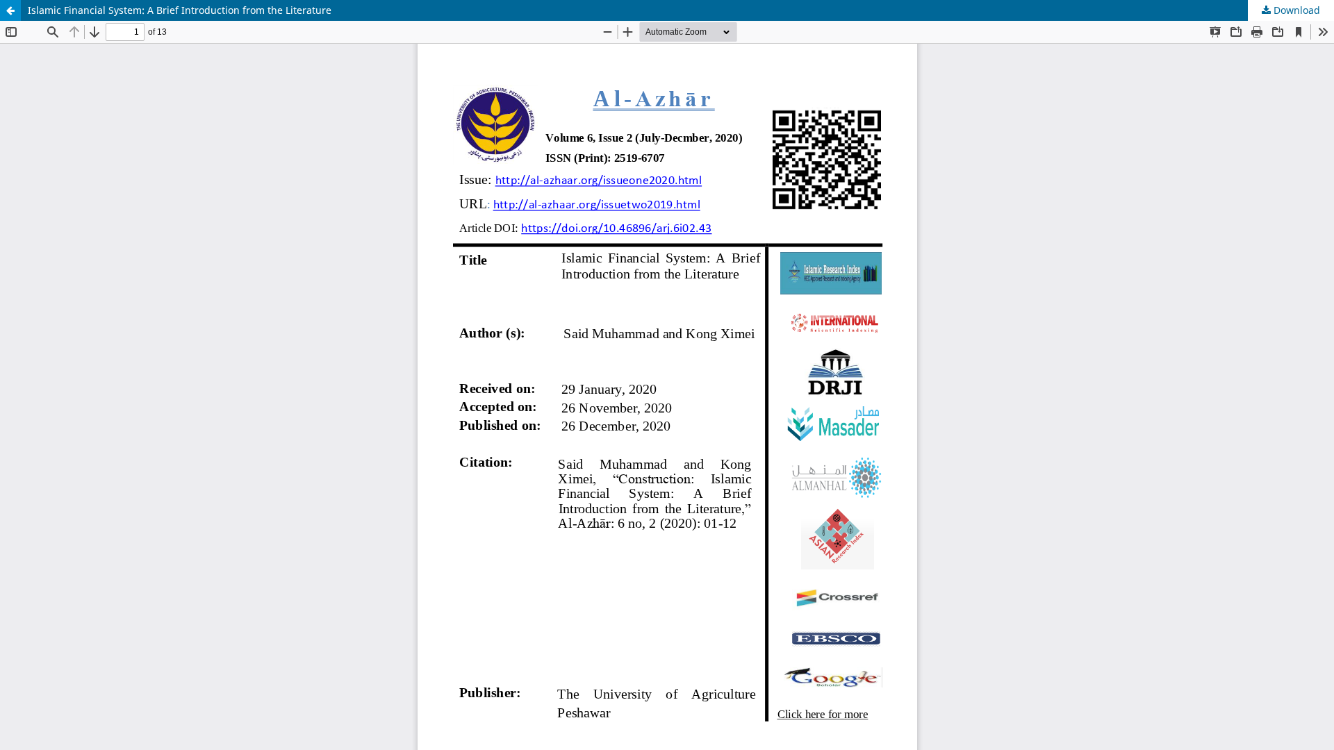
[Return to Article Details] (10, 10)
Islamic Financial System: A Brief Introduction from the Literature (179, 10)
